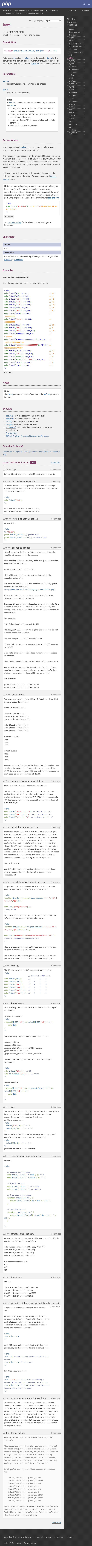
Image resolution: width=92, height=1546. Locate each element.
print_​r (71, 113)
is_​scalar (72, 104)
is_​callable (73, 67)
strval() (9, 421)
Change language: (36, 20)
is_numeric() (11, 427)
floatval (72, 41)
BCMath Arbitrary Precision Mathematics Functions (27, 436)
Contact (70, 1537)
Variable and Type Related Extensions (44, 10)
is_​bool (71, 64)
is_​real (71, 98)
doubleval (72, 35)
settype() (9, 424)
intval (71, 58)
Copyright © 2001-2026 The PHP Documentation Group (27, 1537)
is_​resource (73, 101)
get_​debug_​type (75, 44)
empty (71, 38)
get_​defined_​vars (75, 46)
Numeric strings (14, 222)
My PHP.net (59, 1537)
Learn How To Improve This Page (17, 452)
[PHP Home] (7, 4)
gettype (72, 55)
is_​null (71, 90)
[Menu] (88, 3)
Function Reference (19, 10)
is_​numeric (73, 93)
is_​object (72, 95)
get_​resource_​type (76, 52)
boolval (71, 29)
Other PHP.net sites (12, 1543)
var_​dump (72, 130)
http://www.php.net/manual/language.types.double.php (29, 590)
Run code (9, 217)
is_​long (71, 87)
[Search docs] (83, 3)
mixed (24, 51)
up (4, 481)
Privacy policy (30, 1543)
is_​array (72, 61)
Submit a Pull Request (41, 452)
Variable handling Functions (32, 13)
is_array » (85, 10)
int (37, 51)
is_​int (71, 78)
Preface (6, 10)
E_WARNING (35, 64)
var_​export (73, 133)
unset (71, 127)
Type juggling (11, 433)
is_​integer (72, 81)
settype (72, 118)
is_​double (72, 72)
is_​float (71, 75)
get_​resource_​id (75, 49)
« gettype (72, 10)
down (10, 469)
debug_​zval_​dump (75, 32)
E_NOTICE (8, 259)
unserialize (73, 124)
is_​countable (74, 69)
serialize (72, 116)
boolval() (9, 416)
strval (71, 121)
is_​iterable (73, 84)
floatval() (10, 419)
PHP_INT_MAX (53, 198)
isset (70, 110)
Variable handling (12, 13)
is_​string (72, 107)
